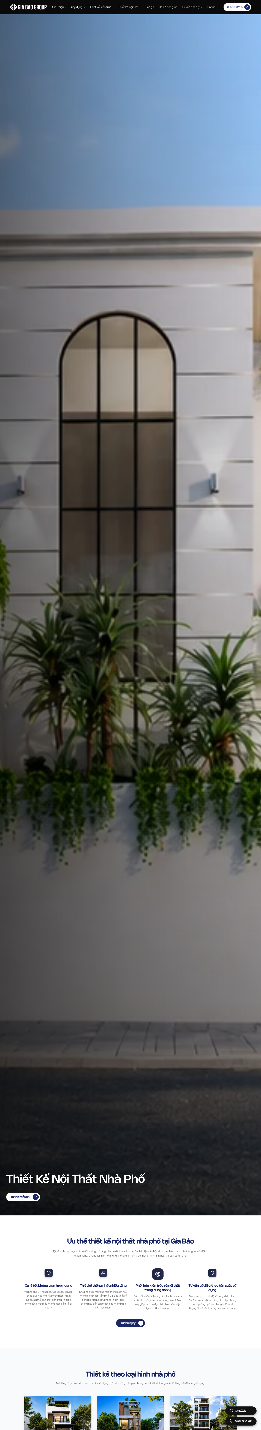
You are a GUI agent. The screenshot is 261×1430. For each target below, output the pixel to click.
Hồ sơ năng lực (168, 7)
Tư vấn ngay (128, 1323)
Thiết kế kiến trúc (100, 7)
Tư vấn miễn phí (20, 1197)
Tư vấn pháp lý (191, 7)
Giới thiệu (58, 7)
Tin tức (211, 7)
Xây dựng (77, 7)
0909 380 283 (235, 7)
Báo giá (149, 7)
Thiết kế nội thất (128, 7)
